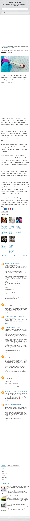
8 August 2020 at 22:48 (15, 263)
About (3, 479)
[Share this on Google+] (8, 209)
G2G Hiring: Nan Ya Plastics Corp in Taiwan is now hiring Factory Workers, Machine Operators (18, 504)
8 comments (3, 54)
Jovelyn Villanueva (9, 376)
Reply (6, 300)
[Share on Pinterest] (10, 209)
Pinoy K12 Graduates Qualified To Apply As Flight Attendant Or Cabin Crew (17, 496)
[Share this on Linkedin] (12, 209)
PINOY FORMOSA (15, 2)
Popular (3, 465)
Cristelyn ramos (9, 303)
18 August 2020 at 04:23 (14, 327)
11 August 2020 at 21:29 (18, 303)
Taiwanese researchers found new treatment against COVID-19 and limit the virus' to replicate (11, 247)
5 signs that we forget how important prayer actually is (4, 245)
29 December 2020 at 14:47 (16, 404)
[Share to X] (5, 212)
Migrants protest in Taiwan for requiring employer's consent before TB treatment (18, 228)
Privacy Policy (5, 473)
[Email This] (2, 212)
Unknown (7, 263)
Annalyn (7, 327)
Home (2, 46)
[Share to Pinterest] (7, 212)
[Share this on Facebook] (5, 209)
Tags (9, 465)
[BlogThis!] (3, 212)
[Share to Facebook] (6, 212)
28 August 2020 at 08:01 (15, 356)
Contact (3, 475)
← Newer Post (4, 255)
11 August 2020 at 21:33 (18, 316)
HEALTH (7, 46)
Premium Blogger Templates (13, 518)
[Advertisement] (15, 30)
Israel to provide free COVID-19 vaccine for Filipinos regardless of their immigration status (4, 228)
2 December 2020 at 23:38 (20, 391)
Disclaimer (4, 477)
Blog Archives (16, 465)
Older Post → (26, 255)
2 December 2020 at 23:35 (20, 376)
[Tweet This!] (6, 209)
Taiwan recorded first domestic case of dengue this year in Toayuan (14, 51)
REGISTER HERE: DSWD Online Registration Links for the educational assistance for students (18, 487)
